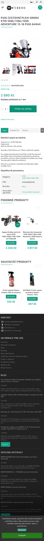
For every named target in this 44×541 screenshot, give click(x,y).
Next (40, 208)
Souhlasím (22, 535)
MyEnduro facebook (12, 325)
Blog (2, 348)
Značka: (5, 89)
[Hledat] (36, 2)
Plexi (24, 186)
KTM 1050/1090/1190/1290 (30, 177)
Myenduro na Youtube (12, 330)
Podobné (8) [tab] (14, 130)
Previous (37, 208)
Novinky (4, 350)
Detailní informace (7, 119)
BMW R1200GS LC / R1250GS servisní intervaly (19, 472)
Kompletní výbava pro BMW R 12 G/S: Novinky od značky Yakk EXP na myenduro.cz (20, 428)
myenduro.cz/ (9, 327)
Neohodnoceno (17, 85)
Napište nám (6, 365)
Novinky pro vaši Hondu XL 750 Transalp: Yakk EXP (21, 412)
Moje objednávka (7, 353)
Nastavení (22, 530)
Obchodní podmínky (8, 345)
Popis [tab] (5, 130)
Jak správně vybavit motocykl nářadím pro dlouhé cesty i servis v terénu (21, 380)
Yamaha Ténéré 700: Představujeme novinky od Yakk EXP (22, 396)
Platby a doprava (7, 359)
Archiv (5, 444)
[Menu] (2, 7)
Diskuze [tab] (25, 130)
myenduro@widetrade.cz (13, 322)
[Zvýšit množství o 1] (8, 109)
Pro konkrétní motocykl (30, 192)
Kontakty (4, 342)
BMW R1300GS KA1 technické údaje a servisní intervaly (19, 458)
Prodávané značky (8, 362)
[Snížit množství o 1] (3, 109)
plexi (9, 142)
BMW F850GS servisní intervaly (13, 487)
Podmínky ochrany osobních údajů (14, 356)
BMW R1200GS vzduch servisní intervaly (17, 502)
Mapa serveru (6, 368)
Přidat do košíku (23, 109)
